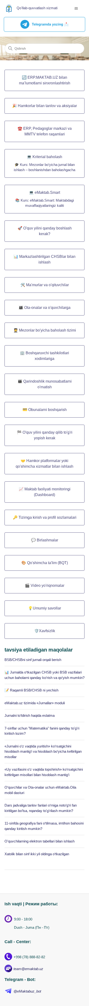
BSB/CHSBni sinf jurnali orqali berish (33, 660)
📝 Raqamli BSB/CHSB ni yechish (31, 690)
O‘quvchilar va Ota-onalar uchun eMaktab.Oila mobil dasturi (40, 790)
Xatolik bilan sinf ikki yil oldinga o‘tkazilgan (37, 854)
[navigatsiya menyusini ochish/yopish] (76, 8)
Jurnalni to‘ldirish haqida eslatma (30, 715)
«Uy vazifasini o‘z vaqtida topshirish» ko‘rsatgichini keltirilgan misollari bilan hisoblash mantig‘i (44, 772)
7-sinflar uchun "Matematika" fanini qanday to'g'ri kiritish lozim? (42, 731)
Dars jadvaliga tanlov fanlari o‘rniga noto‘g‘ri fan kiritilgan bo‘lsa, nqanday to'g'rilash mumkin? (41, 808)
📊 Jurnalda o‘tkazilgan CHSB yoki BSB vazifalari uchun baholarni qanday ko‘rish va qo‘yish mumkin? (44, 675)
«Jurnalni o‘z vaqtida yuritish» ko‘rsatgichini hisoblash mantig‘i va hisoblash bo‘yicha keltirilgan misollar (43, 751)
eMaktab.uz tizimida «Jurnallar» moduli (35, 703)
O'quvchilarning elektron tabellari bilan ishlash (40, 841)
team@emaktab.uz (28, 969)
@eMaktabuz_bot (27, 991)
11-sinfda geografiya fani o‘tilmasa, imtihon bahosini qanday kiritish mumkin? (44, 826)
